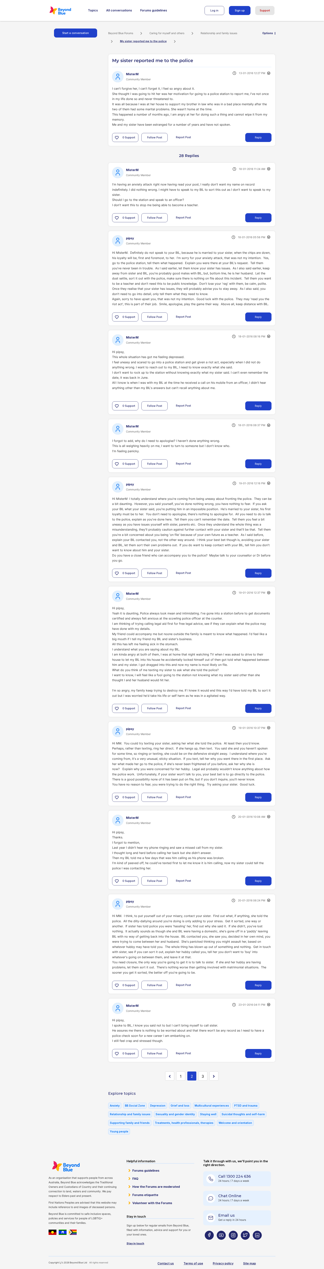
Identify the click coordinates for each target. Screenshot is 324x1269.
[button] (117, 137)
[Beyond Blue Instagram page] (233, 1242)
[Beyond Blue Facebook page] (209, 1242)
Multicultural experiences (212, 1105)
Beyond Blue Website (66, 1166)
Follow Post (154, 137)
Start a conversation (75, 33)
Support (265, 10)
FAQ (135, 1178)
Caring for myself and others (166, 33)
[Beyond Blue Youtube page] (221, 1242)
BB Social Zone (135, 1105)
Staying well (208, 1114)
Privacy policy (223, 1263)
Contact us (166, 1263)
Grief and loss (180, 1105)
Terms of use (193, 1263)
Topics (93, 10)
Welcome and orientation (235, 1122)
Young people (119, 1131)
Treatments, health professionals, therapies (184, 1122)
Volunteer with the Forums (152, 1203)
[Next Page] (213, 1076)
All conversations (119, 10)
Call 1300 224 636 (234, 1176)
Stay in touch (135, 1243)
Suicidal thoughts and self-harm (243, 1114)
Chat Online (229, 1196)
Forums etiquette (145, 1195)
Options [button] (267, 33)
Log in (214, 10)
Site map (249, 1263)
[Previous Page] (169, 1076)
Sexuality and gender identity (175, 1114)
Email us (226, 1215)
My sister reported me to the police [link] (143, 41)
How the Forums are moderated (156, 1187)
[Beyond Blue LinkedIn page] (257, 1242)
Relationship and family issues (219, 33)
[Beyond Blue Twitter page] (245, 1242)
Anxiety (115, 1105)
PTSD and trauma (245, 1105)
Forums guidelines (153, 10)
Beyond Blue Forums (65, 10)
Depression (157, 1105)
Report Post (183, 137)
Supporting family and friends (130, 1122)
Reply (258, 137)
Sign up (240, 10)
